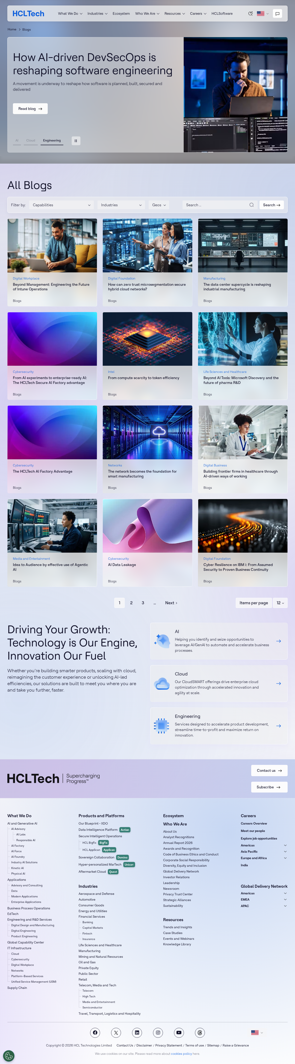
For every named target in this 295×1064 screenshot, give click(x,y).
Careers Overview (254, 823)
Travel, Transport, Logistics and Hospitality (110, 1013)
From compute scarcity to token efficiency (143, 377)
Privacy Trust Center (178, 894)
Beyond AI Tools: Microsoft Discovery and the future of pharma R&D (241, 380)
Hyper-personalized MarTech (106, 864)
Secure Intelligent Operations (100, 836)
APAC (245, 906)
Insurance (89, 939)
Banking (88, 922)
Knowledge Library (177, 944)
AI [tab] (16, 140)
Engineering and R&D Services (29, 919)
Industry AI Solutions (24, 862)
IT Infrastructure (19, 948)
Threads (200, 1033)
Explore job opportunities (259, 838)
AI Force (16, 851)
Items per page (254, 602)
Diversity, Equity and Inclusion (185, 866)
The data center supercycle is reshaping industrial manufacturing (237, 287)
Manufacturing (89, 951)
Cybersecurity (20, 959)
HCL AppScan (99, 850)
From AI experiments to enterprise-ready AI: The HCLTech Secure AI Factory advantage (50, 380)
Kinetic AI (17, 868)
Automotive (87, 899)
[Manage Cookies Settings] (9, 1056)
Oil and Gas (87, 962)
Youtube (179, 1033)
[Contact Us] (277, 13)
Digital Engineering (23, 930)
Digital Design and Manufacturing (32, 925)
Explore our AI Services (219, 641)
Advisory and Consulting (26, 885)
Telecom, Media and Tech (97, 985)
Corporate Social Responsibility (186, 860)
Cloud (15, 953)
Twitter (116, 1033)
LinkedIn (137, 1033)
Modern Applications (24, 896)
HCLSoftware (222, 13)
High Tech (89, 996)
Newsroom (171, 889)
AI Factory (17, 845)
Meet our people (253, 831)
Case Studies (173, 933)
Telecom (88, 990)
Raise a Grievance (236, 1045)
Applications (16, 880)
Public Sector (88, 974)
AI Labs (21, 834)
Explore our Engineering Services (219, 725)
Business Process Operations (28, 908)
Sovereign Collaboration (103, 857)
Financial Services (92, 916)
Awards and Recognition (181, 848)
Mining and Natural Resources (101, 957)
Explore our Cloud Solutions (219, 683)
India (244, 865)
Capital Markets (93, 927)
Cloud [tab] (30, 140)
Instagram (158, 1033)
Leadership (171, 883)
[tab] (76, 140)
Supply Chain (17, 988)
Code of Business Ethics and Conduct (190, 854)
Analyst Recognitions (178, 837)
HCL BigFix (95, 842)
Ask (250, 13)
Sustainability (173, 906)
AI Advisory (18, 829)
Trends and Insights (177, 927)
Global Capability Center (25, 942)
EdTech (12, 914)
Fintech (87, 933)
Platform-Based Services (27, 976)
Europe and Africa (254, 858)
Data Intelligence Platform (104, 830)
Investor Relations (176, 877)
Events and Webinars (178, 939)
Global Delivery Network (181, 871)
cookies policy (181, 1054)
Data (14, 891)
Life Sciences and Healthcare (100, 945)
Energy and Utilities (93, 911)
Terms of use (194, 1045)
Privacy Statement (168, 1045)
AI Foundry (18, 856)
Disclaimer (144, 1045)
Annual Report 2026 (178, 843)
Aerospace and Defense (96, 894)
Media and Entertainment (99, 1002)
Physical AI (18, 873)
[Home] (28, 13)
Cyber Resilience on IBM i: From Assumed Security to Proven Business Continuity (238, 567)
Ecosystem (121, 13)
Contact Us (125, 1045)
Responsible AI (25, 840)
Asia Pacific (249, 851)
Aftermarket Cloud (98, 871)
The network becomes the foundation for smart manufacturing (142, 473)
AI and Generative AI (22, 823)
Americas (248, 845)
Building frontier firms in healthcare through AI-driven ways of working (241, 473)
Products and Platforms (101, 815)
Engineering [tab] (52, 140)
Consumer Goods (91, 905)
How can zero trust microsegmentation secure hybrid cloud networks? (147, 287)
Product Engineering (24, 936)
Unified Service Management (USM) (33, 981)
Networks (17, 970)
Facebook (95, 1033)
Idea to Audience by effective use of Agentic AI (50, 567)
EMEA (245, 899)
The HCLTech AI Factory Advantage (42, 471)
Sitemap (213, 1045)
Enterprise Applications (26, 902)
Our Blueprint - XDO (93, 823)
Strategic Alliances (177, 900)
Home (12, 29)
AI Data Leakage (122, 564)
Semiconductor (92, 1007)
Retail (83, 979)
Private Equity (89, 968)
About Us (170, 831)
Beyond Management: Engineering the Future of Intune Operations (51, 287)
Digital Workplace (22, 965)
